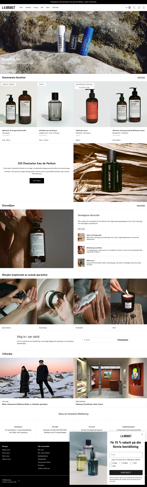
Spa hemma (6, 328)
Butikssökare (43, 456)
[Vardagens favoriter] (37, 238)
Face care (6, 453)
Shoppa (5, 446)
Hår (42, 7)
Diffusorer (90, 261)
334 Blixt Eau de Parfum (48, 130)
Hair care (5, 456)
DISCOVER (141, 205)
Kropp (36, 7)
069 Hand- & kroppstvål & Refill (14, 130)
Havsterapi (43, 328)
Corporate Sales (44, 462)
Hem (48, 7)
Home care (6, 459)
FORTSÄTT (126, 472)
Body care (6, 450)
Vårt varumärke (43, 446)
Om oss (5, 401)
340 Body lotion (82, 130)
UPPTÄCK (5, 67)
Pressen (41, 465)
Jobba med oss (44, 468)
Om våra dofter (44, 453)
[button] (21, 7)
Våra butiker (80, 401)
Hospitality (42, 459)
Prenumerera (123, 340)
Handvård (79, 328)
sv (126, 7)
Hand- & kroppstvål (94, 235)
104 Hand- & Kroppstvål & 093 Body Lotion (128, 130)
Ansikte (28, 7)
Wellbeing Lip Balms (94, 248)
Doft (21, 7)
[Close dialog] (142, 434)
